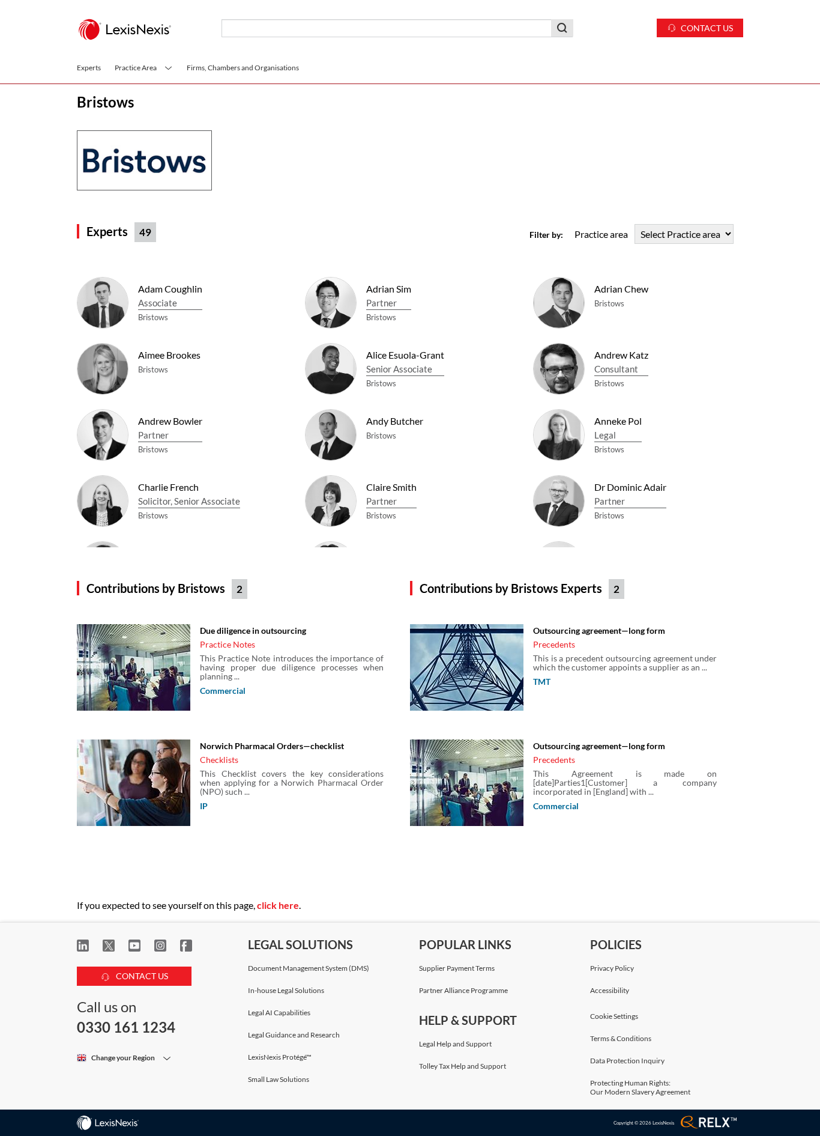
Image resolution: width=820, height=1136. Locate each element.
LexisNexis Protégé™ (280, 1057)
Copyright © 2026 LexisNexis (643, 1123)
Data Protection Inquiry (627, 1060)
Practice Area (136, 67)
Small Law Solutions (278, 1079)
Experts (89, 67)
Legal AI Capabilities (279, 1012)
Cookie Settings (614, 1016)
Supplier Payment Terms (457, 968)
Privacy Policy (612, 968)
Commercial (223, 690)
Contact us (707, 28)
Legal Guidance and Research (294, 1034)
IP (204, 806)
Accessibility (609, 990)
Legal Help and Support (455, 1043)
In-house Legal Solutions (286, 990)
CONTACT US (141, 976)
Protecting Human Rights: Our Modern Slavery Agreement (640, 1087)
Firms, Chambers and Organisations (243, 67)
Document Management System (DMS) (308, 968)
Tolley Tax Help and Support (462, 1066)
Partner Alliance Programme (463, 990)
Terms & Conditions (620, 1038)
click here (278, 905)
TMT (541, 681)
